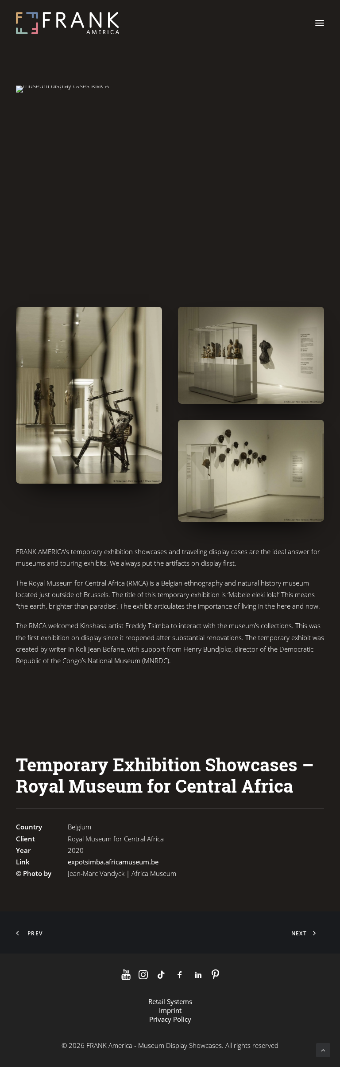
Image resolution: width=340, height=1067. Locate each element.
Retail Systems (170, 1001)
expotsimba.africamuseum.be (113, 861)
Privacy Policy (170, 1019)
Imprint (170, 1010)
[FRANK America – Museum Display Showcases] (67, 23)
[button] (319, 23)
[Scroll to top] (323, 1049)
